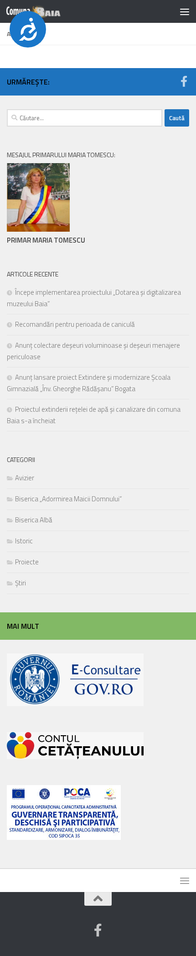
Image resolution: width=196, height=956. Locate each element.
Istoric (24, 541)
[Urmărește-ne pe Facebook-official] (183, 81)
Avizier (24, 478)
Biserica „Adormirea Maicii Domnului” (68, 499)
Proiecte (27, 562)
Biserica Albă (33, 520)
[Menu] (184, 11)
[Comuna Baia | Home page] (43, 11)
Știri (20, 583)
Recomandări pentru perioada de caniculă (75, 324)
